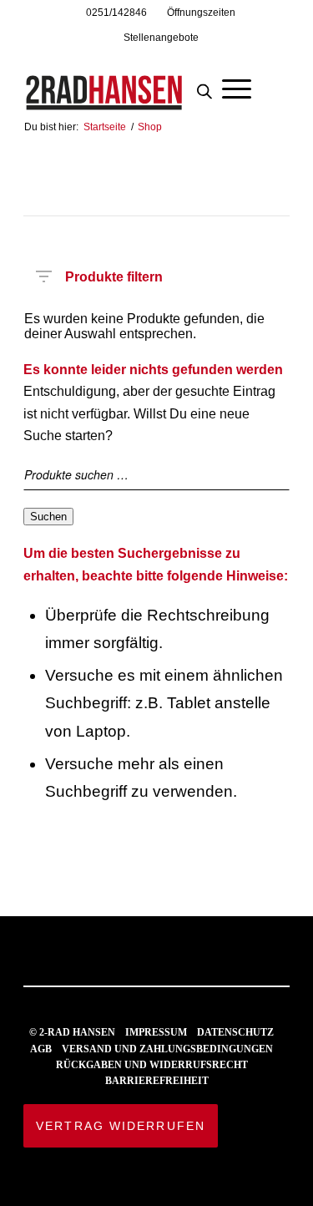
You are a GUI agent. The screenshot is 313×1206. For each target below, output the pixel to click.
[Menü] (237, 86)
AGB (41, 1049)
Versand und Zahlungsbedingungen (167, 1049)
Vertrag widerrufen (120, 1126)
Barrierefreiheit (157, 1081)
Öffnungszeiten (201, 12)
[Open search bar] (204, 86)
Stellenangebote (161, 37)
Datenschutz (235, 1032)
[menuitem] (117, 12)
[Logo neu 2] (129, 82)
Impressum (156, 1032)
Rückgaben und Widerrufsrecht (152, 1065)
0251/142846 (116, 12)
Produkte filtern (114, 273)
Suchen (48, 516)
